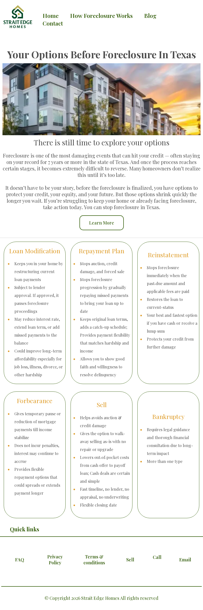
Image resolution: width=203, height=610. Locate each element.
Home (51, 15)
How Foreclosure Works (101, 15)
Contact (53, 23)
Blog (150, 15)
